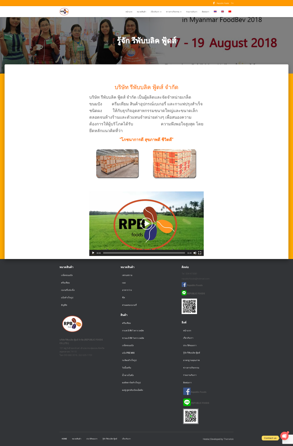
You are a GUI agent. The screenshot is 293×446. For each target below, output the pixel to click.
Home (64, 439)
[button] (160, 12)
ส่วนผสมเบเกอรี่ (129, 305)
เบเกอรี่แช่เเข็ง (68, 290)
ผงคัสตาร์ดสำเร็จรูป (131, 382)
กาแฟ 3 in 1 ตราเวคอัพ (133, 330)
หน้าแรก (129, 12)
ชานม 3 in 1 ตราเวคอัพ (133, 338)
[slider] (144, 253)
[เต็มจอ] (199, 252)
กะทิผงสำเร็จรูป (129, 360)
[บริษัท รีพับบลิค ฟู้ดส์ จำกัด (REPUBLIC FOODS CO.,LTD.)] (64, 11)
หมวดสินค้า (141, 12)
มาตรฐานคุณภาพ (191, 360)
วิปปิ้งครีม (126, 367)
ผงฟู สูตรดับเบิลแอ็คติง (132, 390)
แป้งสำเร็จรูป (67, 297)
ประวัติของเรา (190, 345)
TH (232, 3)
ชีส (123, 297)
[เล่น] (93, 252)
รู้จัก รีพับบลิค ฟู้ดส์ (191, 353)
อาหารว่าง (127, 290)
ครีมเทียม (65, 282)
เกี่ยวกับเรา (155, 12)
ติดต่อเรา (205, 12)
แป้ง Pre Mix (128, 353)
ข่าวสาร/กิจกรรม (173, 12)
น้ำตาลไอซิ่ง (128, 375)
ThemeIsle (228, 439)
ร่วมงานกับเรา (191, 12)
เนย (124, 282)
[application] (146, 223)
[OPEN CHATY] (284, 438)
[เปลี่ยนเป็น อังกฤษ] (222, 12)
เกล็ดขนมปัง (67, 275)
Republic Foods (214, 3)
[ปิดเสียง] (194, 252)
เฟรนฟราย (127, 275)
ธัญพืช (64, 305)
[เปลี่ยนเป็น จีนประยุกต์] (229, 12)
